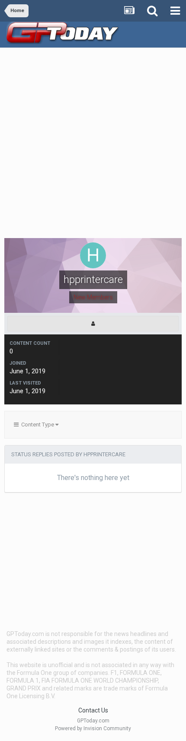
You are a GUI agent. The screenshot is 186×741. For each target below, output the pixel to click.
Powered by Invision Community (93, 728)
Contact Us (93, 710)
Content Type (37, 424)
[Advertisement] (93, 145)
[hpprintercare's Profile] (93, 323)
